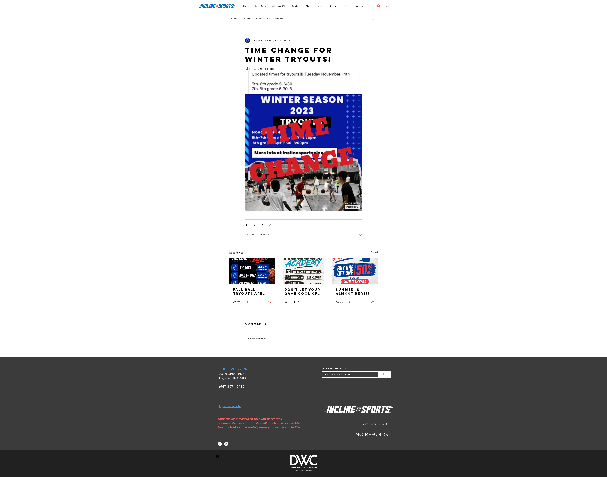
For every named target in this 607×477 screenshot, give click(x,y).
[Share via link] (269, 224)
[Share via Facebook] (246, 224)
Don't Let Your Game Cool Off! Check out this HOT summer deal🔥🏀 (303, 291)
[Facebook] (220, 444)
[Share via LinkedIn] (262, 224)
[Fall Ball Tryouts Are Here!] (252, 271)
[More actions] (360, 40)
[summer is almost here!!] (355, 271)
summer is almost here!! (353, 291)
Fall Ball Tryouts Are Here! (248, 291)
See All (374, 252)
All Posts (233, 18)
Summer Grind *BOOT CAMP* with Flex (264, 18)
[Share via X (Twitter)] (254, 224)
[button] (373, 19)
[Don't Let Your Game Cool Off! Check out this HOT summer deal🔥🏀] (303, 271)
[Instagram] (226, 444)
